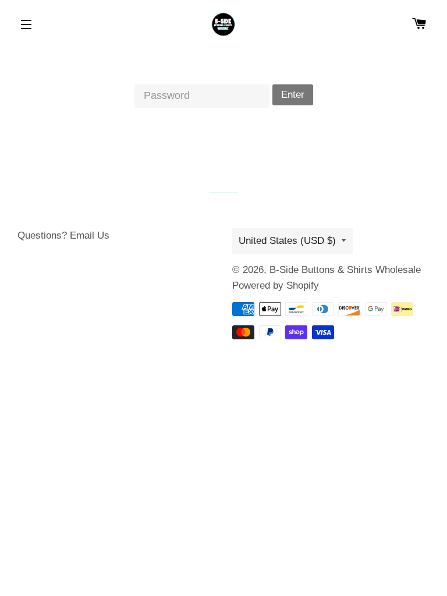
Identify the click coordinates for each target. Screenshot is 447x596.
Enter (292, 94)
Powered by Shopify (275, 285)
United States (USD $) (287, 240)
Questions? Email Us (63, 235)
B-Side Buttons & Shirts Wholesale (345, 269)
